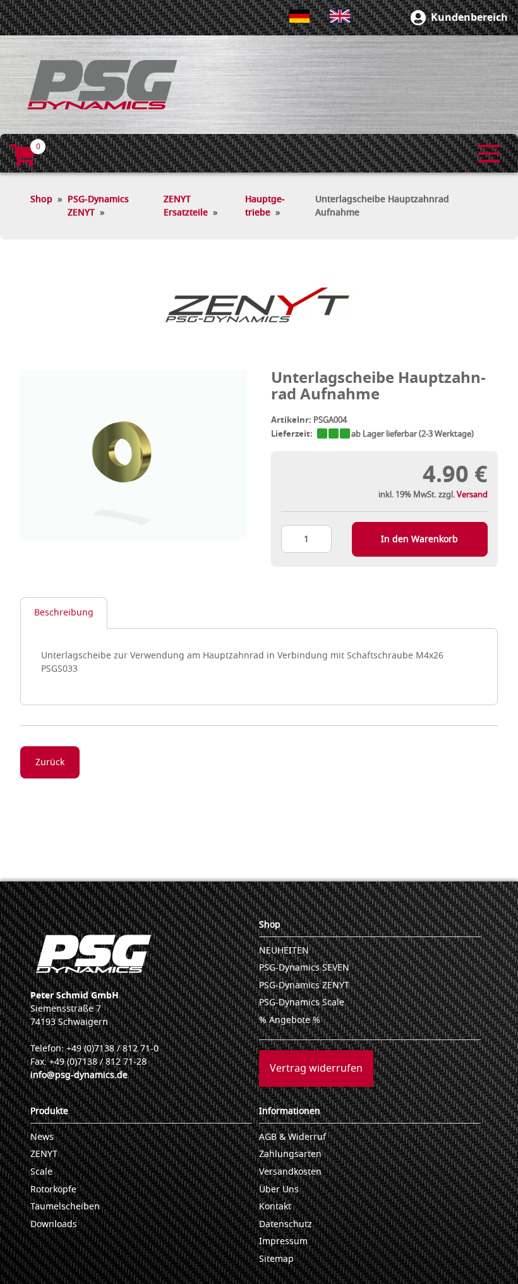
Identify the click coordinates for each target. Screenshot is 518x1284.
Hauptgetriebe (265, 206)
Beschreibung (63, 612)
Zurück (49, 762)
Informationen (289, 1111)
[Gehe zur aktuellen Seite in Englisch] (340, 16)
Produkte (49, 1111)
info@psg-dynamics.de (79, 1075)
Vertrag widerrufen (316, 1068)
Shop (41, 199)
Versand (472, 494)
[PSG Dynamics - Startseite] (102, 85)
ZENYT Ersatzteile (186, 206)
